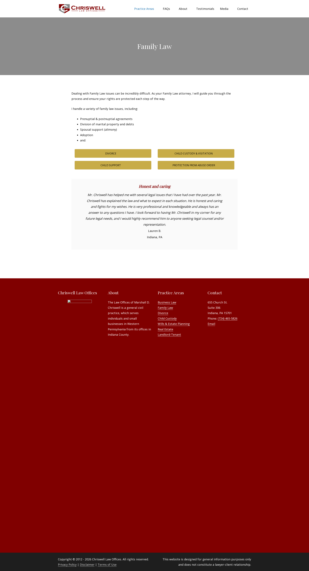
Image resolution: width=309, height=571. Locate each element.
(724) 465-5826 (227, 318)
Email (211, 324)
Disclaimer (87, 564)
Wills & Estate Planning (174, 324)
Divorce (163, 313)
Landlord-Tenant (169, 334)
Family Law (165, 308)
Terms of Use (107, 564)
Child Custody (167, 318)
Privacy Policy (67, 564)
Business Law (167, 302)
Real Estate (165, 329)
